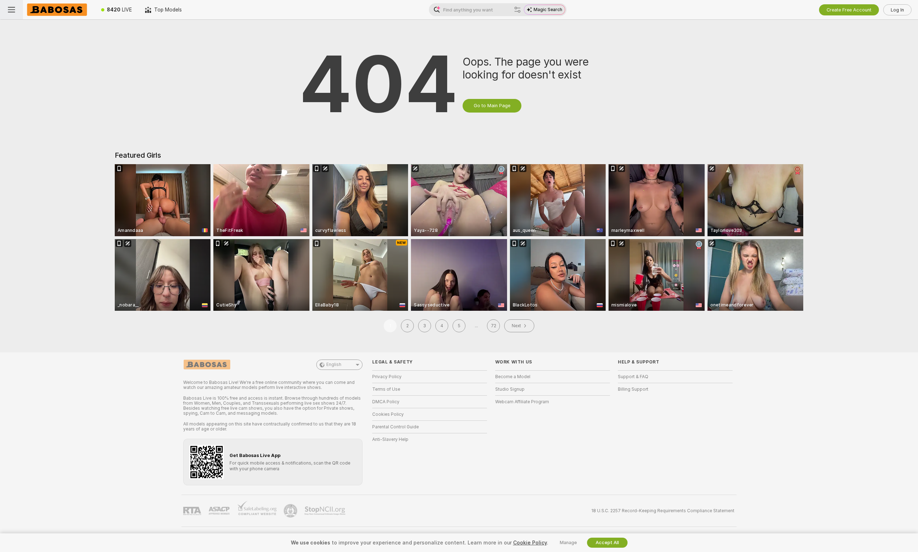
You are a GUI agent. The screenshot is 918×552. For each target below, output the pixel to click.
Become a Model (512, 376)
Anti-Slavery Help (390, 439)
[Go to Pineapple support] (291, 511)
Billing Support (633, 389)
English (333, 364)
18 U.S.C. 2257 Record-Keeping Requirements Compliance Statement (662, 510)
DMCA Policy (385, 401)
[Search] (517, 10)
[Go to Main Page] (59, 9)
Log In (897, 10)
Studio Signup (510, 389)
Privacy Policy (387, 376)
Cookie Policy (530, 543)
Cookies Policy (388, 414)
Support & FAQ (633, 376)
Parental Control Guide (395, 426)
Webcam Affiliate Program (522, 401)
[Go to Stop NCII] (325, 510)
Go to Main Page (492, 105)
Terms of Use (386, 389)
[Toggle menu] (11, 9)
